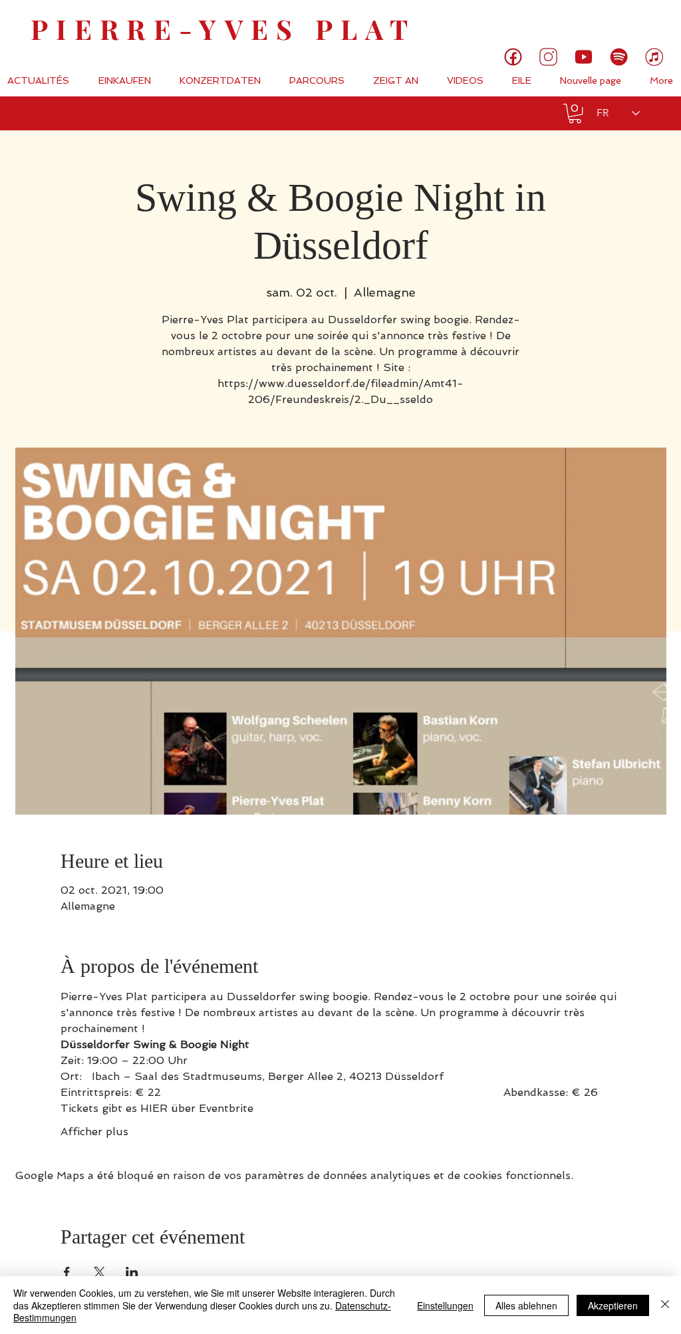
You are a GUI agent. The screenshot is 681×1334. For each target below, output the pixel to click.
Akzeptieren (613, 1305)
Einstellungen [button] (445, 1305)
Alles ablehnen (526, 1305)
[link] (626, 23)
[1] (513, 57)
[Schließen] (665, 1305)
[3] (548, 57)
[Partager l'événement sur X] (99, 1272)
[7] (654, 57)
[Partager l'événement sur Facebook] (67, 1272)
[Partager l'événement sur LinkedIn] (132, 1272)
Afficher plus (94, 1131)
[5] (584, 57)
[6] (619, 57)
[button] (575, 113)
